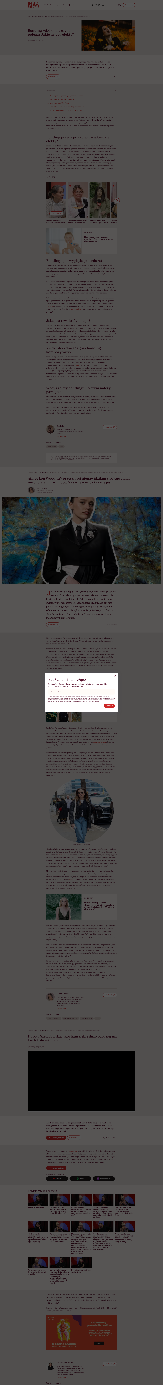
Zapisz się (109, 706)
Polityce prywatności (94, 701)
